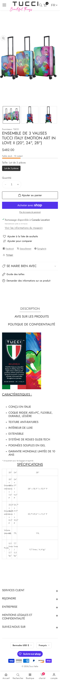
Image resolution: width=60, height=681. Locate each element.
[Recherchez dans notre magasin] (41, 5)
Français (43, 645)
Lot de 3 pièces (11, 169)
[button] (30, 266)
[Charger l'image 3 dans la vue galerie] (48, 114)
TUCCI (16, 129)
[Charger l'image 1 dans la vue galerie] (11, 114)
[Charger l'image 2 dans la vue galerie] (29, 114)
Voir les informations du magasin (24, 228)
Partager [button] (9, 254)
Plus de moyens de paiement (30, 212)
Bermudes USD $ (21, 645)
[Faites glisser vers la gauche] (4, 115)
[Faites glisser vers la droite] (56, 115)
